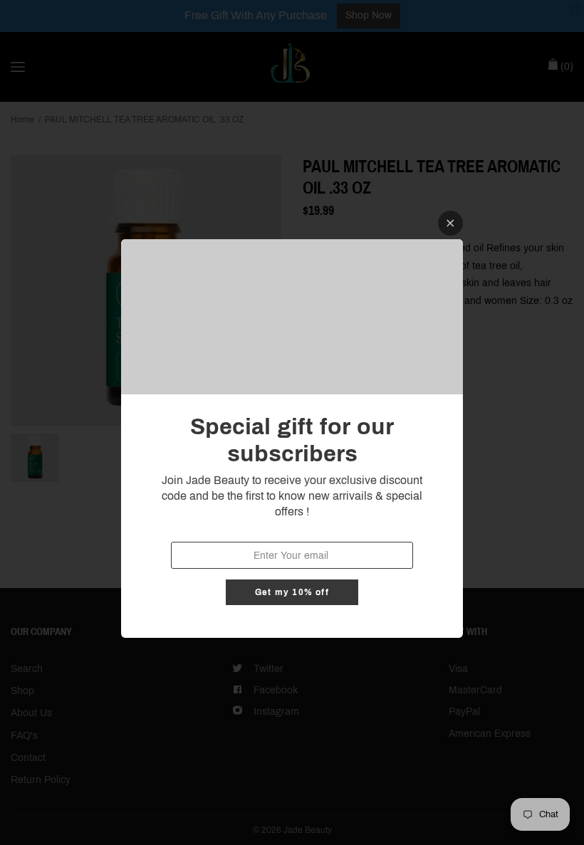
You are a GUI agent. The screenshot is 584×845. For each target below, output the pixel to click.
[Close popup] (450, 223)
